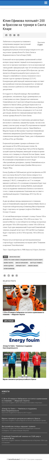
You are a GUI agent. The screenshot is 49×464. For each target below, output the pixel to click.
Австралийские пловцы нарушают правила (18, 426)
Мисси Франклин (22, 263)
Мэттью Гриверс (36, 263)
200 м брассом (14, 257)
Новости (7, 287)
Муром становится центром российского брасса (19, 379)
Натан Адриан (9, 265)
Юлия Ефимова (9, 268)
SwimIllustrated (14, 459)
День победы (9, 321)
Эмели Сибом (33, 265)
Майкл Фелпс (8, 263)
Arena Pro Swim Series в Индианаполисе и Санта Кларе (23, 260)
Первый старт (21, 265)
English (40, 45)
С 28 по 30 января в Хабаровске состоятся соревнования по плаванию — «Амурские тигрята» (24, 400)
